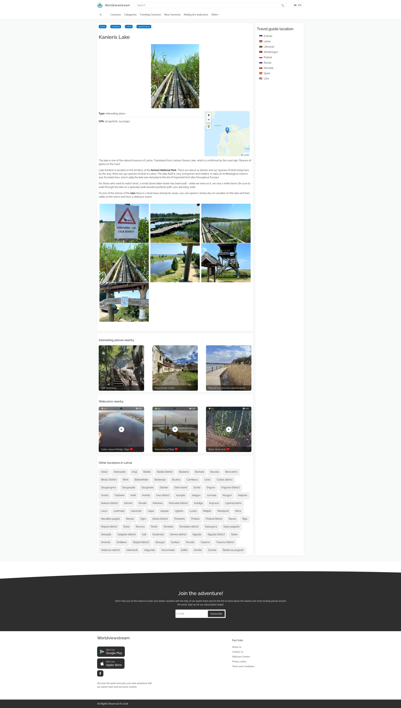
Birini (125, 479)
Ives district (162, 495)
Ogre (143, 518)
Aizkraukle (120, 471)
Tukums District (225, 542)
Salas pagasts (231, 526)
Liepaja (164, 510)
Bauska (214, 471)
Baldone (184, 471)
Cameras (115, 14)
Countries (116, 27)
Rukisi (154, 526)
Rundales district (189, 526)
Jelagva (195, 495)
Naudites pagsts (110, 518)
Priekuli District (214, 518)
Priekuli (195, 518)
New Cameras (172, 14)
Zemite (198, 550)
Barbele (199, 471)
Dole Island (180, 487)
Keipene (242, 495)
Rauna (232, 518)
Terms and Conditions (243, 666)
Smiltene (122, 542)
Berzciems (231, 471)
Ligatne (179, 510)
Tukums (205, 542)
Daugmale (147, 487)
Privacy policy (239, 661)
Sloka (234, 534)
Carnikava (192, 479)
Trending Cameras (150, 14)
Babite (147, 471)
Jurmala (211, 495)
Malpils (207, 510)
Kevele (142, 503)
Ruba (126, 526)
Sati (144, 534)
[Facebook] (100, 673)
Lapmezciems (144, 27)
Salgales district (126, 534)
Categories (130, 14)
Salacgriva (211, 526)
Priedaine (179, 518)
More (238, 510)
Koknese (158, 503)
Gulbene (119, 495)
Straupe (160, 542)
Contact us (237, 652)
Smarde (105, 542)
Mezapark (223, 510)
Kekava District (109, 503)
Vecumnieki (167, 550)
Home (102, 27)
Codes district (224, 479)
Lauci (104, 510)
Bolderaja (160, 479)
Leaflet (246, 154)
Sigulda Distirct (216, 534)
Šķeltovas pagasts (233, 550)
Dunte (196, 487)
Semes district (178, 534)
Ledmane (119, 510)
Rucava (140, 526)
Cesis (207, 479)
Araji (134, 471)
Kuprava (214, 503)
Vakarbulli (132, 550)
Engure (211, 487)
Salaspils (106, 534)
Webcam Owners (241, 656)
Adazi (104, 471)
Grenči (104, 495)
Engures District (230, 487)
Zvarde (212, 550)
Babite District (165, 471)
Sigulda (197, 534)
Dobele (164, 487)
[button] (227, 130)
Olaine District (160, 518)
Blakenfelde (141, 479)
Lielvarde (136, 510)
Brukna (176, 479)
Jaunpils (180, 495)
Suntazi (175, 542)
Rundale (168, 526)
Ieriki (133, 495)
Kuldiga (198, 503)
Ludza (193, 510)
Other (214, 14)
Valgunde (149, 550)
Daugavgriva (108, 487)
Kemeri (128, 503)
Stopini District (141, 542)
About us (236, 647)
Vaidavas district (110, 550)
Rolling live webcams (196, 14)
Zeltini (184, 550)
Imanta (146, 495)
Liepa (151, 510)
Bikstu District (109, 479)
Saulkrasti (158, 534)
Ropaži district (109, 526)
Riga (244, 518)
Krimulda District (178, 503)
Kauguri (227, 495)
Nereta (130, 518)
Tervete (190, 542)
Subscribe (216, 613)
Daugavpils (128, 487)
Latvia (128, 27)
